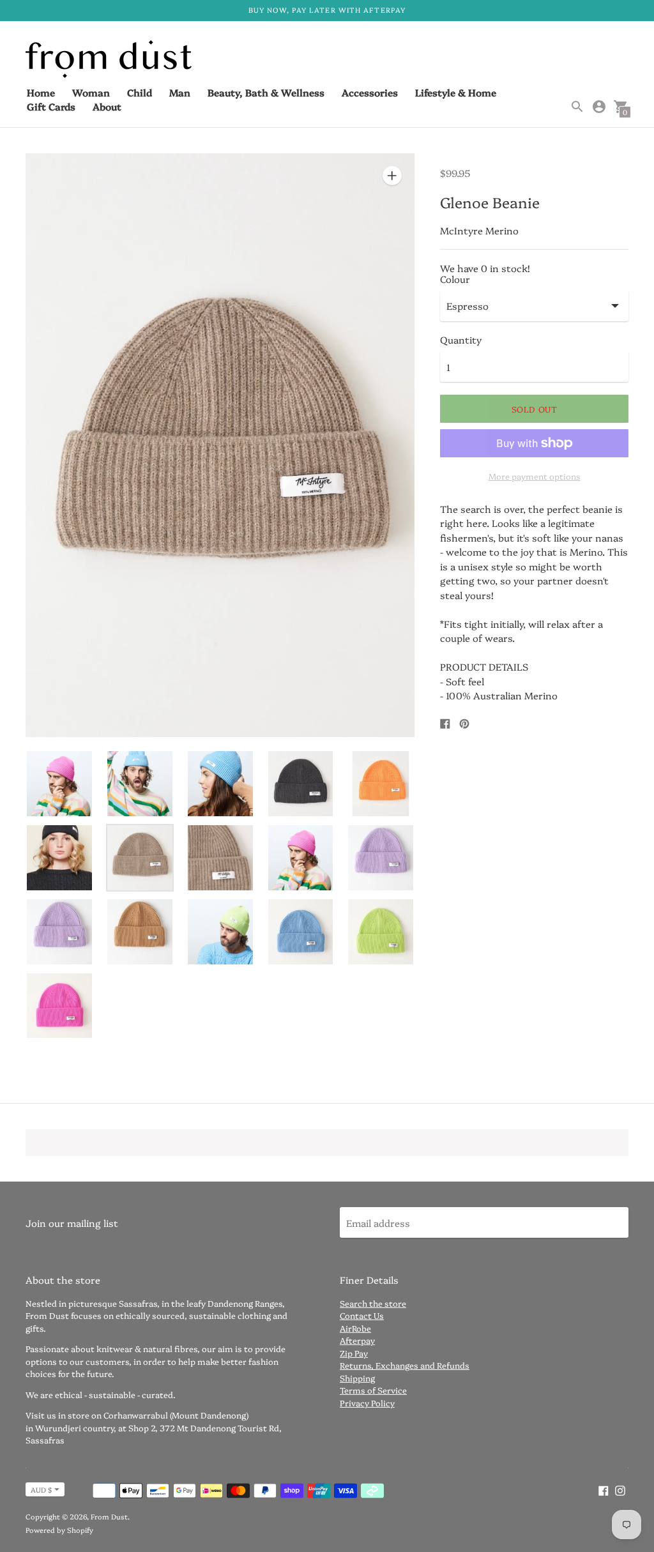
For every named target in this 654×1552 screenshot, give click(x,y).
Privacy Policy (367, 1402)
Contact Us (362, 1315)
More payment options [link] (535, 476)
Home (41, 92)
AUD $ (41, 1490)
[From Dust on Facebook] (603, 1489)
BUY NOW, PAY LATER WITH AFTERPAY (327, 10)
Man (179, 92)
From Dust (109, 1516)
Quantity (461, 339)
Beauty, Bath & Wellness (266, 92)
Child (139, 92)
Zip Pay (354, 1352)
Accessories (370, 92)
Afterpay (357, 1340)
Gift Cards (51, 106)
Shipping (357, 1377)
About (107, 106)
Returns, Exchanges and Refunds (404, 1365)
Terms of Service (373, 1390)
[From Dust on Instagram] (620, 1489)
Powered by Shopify (59, 1530)
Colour (455, 278)
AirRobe (355, 1328)
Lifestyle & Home (455, 92)
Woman (91, 92)
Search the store (373, 1303)
